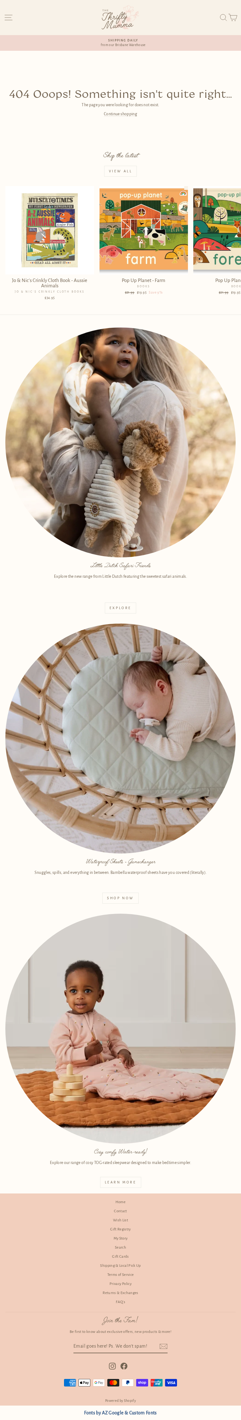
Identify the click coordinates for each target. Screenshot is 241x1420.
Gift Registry (120, 1229)
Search (120, 1247)
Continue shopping (120, 114)
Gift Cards (120, 1257)
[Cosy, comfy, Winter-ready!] (120, 1029)
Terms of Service (120, 1275)
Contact (120, 1211)
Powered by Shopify (120, 1400)
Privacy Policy (120, 1284)
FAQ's (120, 1302)
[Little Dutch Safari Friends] (120, 442)
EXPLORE (120, 608)
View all (120, 171)
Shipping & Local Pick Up (120, 1266)
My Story (121, 1238)
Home (120, 1202)
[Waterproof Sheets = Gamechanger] (120, 739)
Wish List (120, 1220)
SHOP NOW (120, 898)
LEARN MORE (121, 1182)
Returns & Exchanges (120, 1293)
